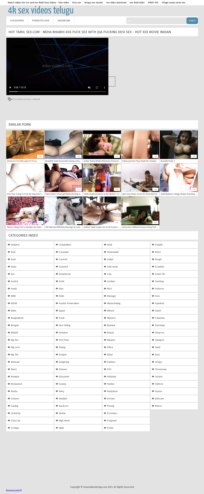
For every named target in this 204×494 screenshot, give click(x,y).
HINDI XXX (153, 2)
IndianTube (64, 20)
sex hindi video (137, 2)
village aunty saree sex (173, 2)
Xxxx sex (76, 2)
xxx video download (116, 2)
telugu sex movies (93, 2)
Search (192, 21)
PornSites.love (40, 20)
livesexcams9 (14, 490)
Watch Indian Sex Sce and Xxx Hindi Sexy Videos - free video (38, 2)
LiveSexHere (17, 20)
